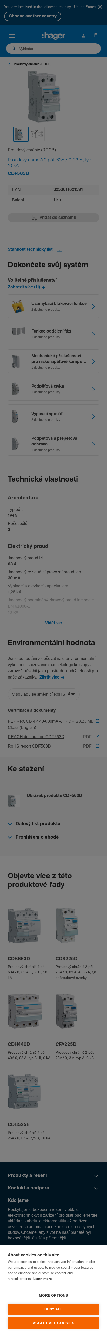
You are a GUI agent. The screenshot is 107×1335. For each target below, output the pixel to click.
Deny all (53, 1309)
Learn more (42, 1279)
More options (53, 1295)
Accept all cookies (53, 1323)
